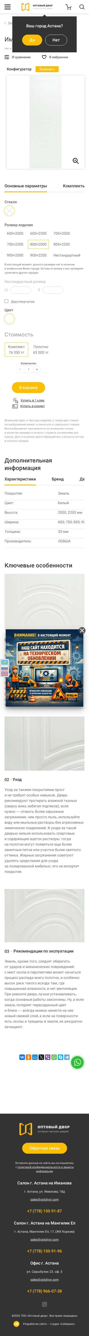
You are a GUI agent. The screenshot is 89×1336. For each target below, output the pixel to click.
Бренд (58, 479)
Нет (56, 40)
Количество (28, 363)
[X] (41, 1057)
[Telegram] (67, 1057)
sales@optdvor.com (44, 1199)
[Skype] (60, 1057)
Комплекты (74, 185)
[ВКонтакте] (22, 1057)
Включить (47, 69)
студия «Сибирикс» (62, 1324)
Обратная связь (44, 1148)
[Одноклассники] (28, 1057)
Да (32, 40)
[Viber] (47, 1057)
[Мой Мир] (35, 1057)
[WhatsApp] (54, 1057)
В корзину (28, 387)
